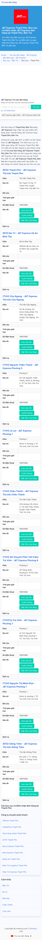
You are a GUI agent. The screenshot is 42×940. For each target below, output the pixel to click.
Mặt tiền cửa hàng (29, 220)
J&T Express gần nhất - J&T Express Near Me (21, 115)
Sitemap (32, 928)
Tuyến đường (26, 215)
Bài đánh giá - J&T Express (14, 58)
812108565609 (9, 111)
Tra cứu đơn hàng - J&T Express (23, 55)
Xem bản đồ (26, 210)
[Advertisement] (21, 82)
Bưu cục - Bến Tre (10, 60)
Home (3, 55)
